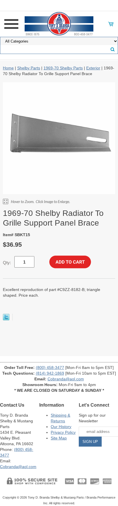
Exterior (93, 68)
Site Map (59, 438)
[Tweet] (6, 319)
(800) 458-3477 (50, 367)
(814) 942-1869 (50, 373)
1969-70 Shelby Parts (63, 68)
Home (8, 68)
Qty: (7, 262)
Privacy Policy (63, 432)
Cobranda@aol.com (66, 379)
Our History (61, 426)
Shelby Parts (28, 68)
